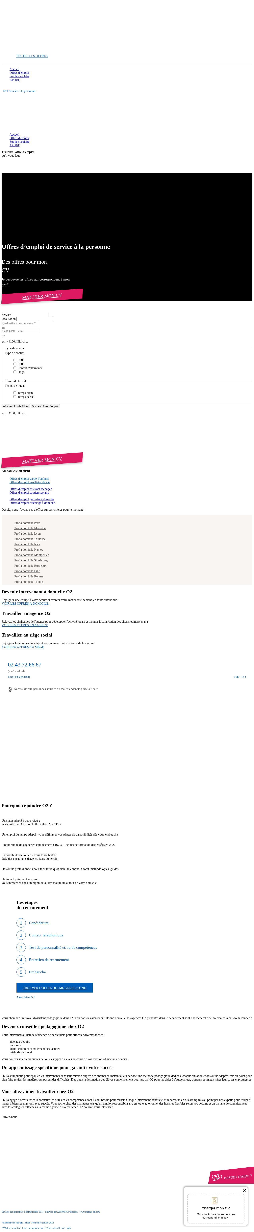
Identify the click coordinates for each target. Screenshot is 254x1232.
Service (7, 314)
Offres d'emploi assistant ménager (31, 489)
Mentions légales (27, 1149)
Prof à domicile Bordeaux (30, 565)
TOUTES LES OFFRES (32, 56)
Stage (20, 372)
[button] (127, 353)
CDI (20, 360)
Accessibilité (17, 1159)
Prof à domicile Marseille (30, 528)
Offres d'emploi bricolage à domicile (32, 502)
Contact (22, 1113)
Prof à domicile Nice (27, 544)
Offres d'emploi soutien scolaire (29, 492)
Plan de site (24, 1121)
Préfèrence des (29, 1156)
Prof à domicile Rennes (28, 576)
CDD (20, 364)
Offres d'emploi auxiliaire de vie (30, 482)
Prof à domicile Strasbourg (31, 560)
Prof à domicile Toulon (28, 581)
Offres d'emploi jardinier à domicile (32, 499)
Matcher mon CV (42, 296)
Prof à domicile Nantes (28, 549)
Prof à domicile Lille (27, 571)
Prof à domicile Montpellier (31, 555)
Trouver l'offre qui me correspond (54, 988)
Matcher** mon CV (22, 49)
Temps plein (25, 392)
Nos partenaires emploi (31, 1117)
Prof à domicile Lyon (27, 533)
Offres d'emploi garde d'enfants (29, 478)
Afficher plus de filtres (15, 406)
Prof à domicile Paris (27, 523)
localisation (9, 319)
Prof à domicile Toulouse (30, 539)
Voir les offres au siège (23, 646)
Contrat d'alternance (29, 368)
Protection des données (31, 1152)
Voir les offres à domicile (25, 603)
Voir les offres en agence (25, 625)
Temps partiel (25, 396)
